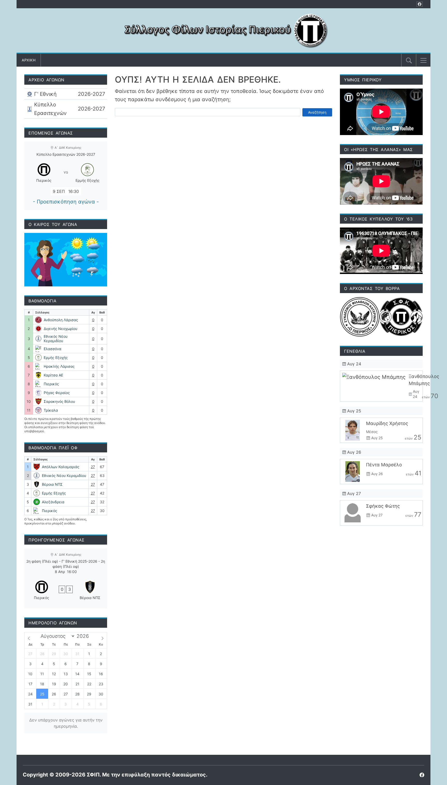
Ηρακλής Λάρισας (59, 366)
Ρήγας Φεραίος (57, 392)
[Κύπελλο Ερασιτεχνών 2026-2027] (65, 108)
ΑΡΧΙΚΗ (28, 60)
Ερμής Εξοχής (56, 357)
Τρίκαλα (51, 410)
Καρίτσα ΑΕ (53, 375)
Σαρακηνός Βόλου (59, 401)
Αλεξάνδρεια (53, 502)
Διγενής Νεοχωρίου (60, 328)
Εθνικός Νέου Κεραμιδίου (56, 338)
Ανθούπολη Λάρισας (61, 320)
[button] (423, 60)
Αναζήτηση (317, 112)
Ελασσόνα (52, 349)
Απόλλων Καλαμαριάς (60, 467)
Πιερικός (51, 384)
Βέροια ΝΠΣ (52, 484)
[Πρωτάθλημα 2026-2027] (65, 94)
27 (93, 467)
